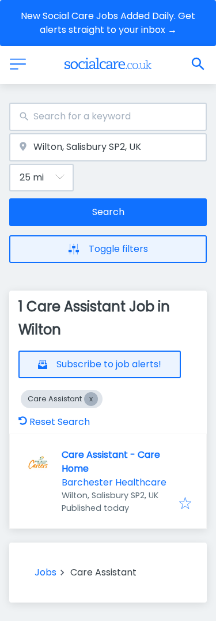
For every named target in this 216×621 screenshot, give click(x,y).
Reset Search (59, 421)
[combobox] (108, 117)
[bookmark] (185, 504)
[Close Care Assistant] (91, 399)
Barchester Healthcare (114, 482)
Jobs (45, 572)
